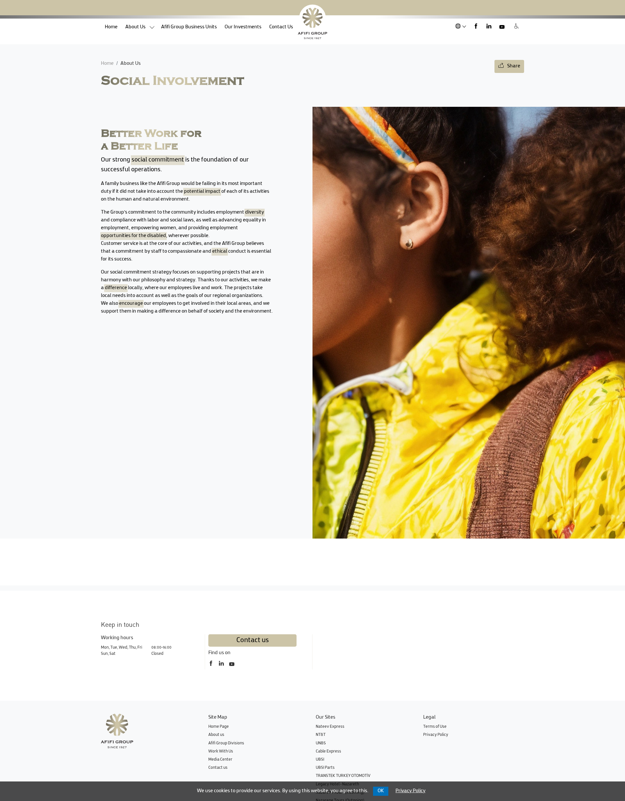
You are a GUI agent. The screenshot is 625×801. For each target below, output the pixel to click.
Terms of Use (435, 726)
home (113, 27)
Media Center (220, 759)
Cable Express (328, 751)
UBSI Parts (325, 768)
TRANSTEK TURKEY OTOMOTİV (343, 776)
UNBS (321, 743)
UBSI (320, 759)
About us (135, 27)
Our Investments (243, 27)
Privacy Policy (435, 735)
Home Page (218, 726)
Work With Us (220, 751)
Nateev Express (330, 726)
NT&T (321, 735)
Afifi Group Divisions (226, 743)
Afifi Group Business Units (189, 27)
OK (381, 791)
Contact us (252, 640)
